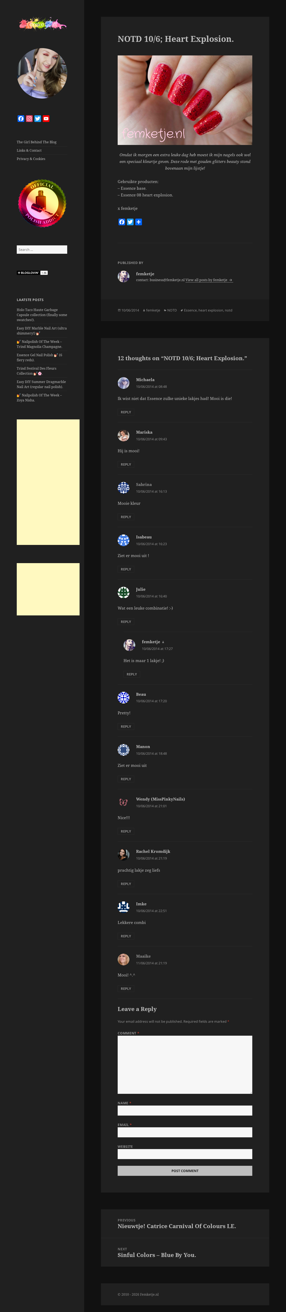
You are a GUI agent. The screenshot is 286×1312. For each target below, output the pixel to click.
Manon (143, 746)
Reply (126, 412)
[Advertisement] (48, 482)
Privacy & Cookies (31, 158)
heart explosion (210, 310)
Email (125, 1124)
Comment (128, 1033)
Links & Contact (29, 150)
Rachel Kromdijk (153, 851)
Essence (190, 310)
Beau (141, 694)
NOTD (172, 310)
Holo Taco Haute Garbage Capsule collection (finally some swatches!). (42, 315)
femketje (153, 310)
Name (124, 1103)
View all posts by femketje (207, 280)
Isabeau (144, 537)
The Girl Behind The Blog (37, 142)
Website (125, 1146)
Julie (141, 589)
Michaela (145, 379)
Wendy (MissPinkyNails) (160, 799)
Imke (141, 904)
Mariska (144, 432)
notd (228, 310)
